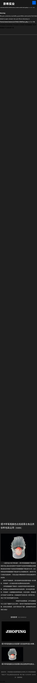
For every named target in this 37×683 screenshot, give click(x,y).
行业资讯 (18, 528)
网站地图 (2, 681)
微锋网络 (19, 677)
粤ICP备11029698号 (25, 674)
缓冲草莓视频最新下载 (9, 601)
